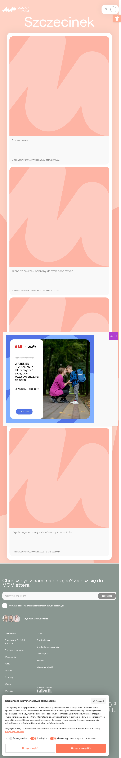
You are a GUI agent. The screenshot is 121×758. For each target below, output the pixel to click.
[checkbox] (16, 738)
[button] (117, 18)
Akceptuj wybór (30, 748)
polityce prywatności (14, 731)
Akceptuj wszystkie (81, 748)
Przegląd (100, 701)
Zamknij (114, 336)
